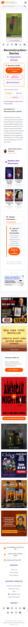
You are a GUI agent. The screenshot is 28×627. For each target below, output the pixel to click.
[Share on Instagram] (7, 44)
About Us (14, 569)
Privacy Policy (14, 572)
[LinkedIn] (12, 612)
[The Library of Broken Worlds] (9, 173)
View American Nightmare (15, 418)
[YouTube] (7, 608)
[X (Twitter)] (16, 608)
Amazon (9, 93)
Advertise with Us (14, 588)
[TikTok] (7, 612)
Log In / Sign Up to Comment (14, 251)
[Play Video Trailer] (14, 396)
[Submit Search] (24, 6)
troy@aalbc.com (14, 594)
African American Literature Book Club (13, 622)
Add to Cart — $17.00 (15, 70)
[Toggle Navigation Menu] (25, 2)
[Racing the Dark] (19, 195)
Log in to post (12, 222)
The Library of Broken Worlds (9, 182)
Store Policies (14, 575)
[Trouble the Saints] (19, 173)
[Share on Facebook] (3, 44)
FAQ (14, 591)
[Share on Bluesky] (16, 44)
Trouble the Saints (18, 181)
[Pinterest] (16, 612)
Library (20, 93)
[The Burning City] (9, 195)
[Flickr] (20, 612)
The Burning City (9, 203)
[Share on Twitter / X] (20, 44)
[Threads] (20, 608)
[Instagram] (3, 608)
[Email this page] (24, 44)
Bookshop (15, 97)
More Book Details (13, 82)
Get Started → (14, 370)
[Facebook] (12, 608)
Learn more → (12, 153)
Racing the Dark (18, 203)
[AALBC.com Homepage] (9, 2)
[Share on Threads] (12, 44)
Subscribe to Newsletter (14, 586)
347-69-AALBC (15, 597)
